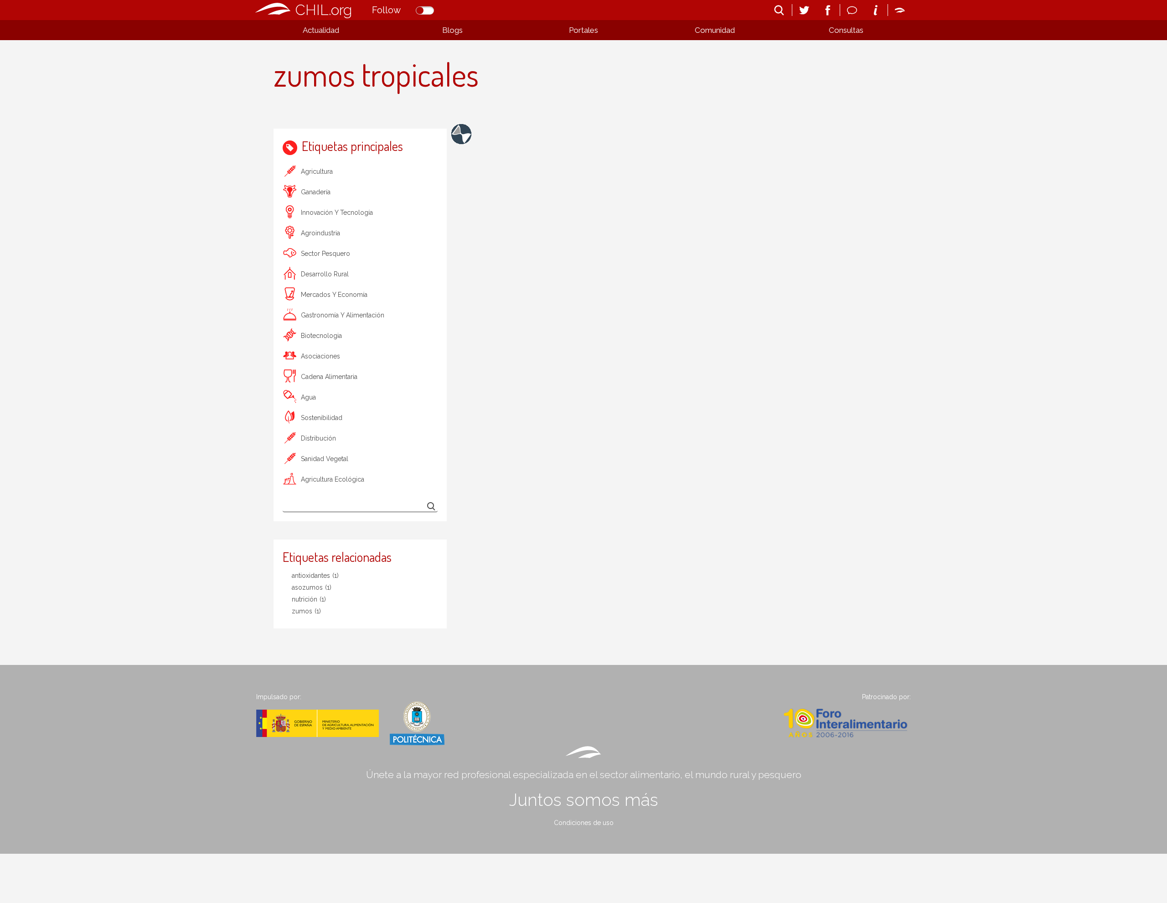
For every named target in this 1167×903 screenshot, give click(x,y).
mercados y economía (334, 294)
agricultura (317, 171)
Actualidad (321, 30)
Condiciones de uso (584, 822)
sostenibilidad (321, 417)
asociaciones (320, 356)
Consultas (846, 30)
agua (308, 397)
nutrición (309, 599)
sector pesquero (325, 253)
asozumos (311, 587)
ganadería (315, 192)
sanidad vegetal (324, 458)
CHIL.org (323, 9)
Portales (583, 30)
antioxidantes (315, 575)
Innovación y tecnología (337, 212)
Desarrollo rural (325, 274)
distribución (318, 438)
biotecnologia (321, 335)
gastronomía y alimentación (342, 315)
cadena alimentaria (329, 376)
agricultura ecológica (332, 479)
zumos (306, 611)
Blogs (452, 30)
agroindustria (320, 233)
